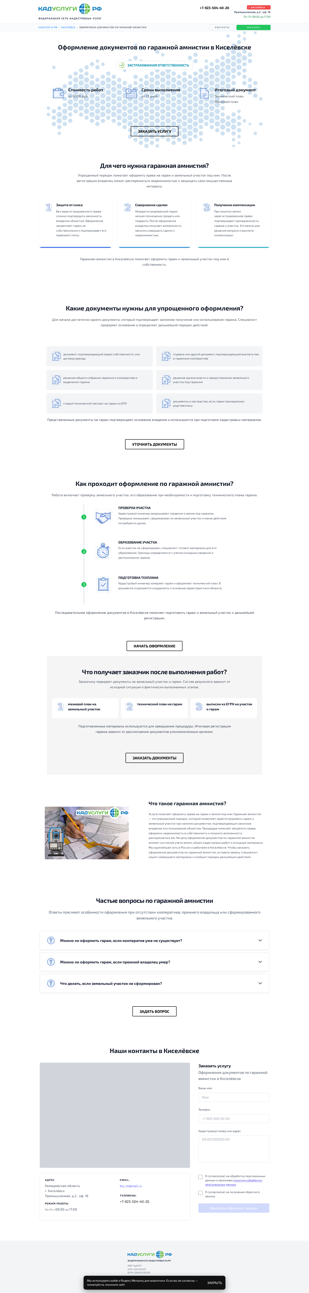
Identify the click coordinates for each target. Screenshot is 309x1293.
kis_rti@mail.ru (131, 1186)
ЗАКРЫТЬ (214, 1283)
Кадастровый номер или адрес (219, 1131)
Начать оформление (154, 646)
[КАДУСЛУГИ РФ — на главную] (70, 8)
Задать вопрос (154, 1011)
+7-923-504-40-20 (214, 8)
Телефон (204, 1109)
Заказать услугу (154, 131)
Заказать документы (154, 758)
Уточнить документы (154, 444)
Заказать (253, 27)
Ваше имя (205, 1088)
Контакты (222, 27)
